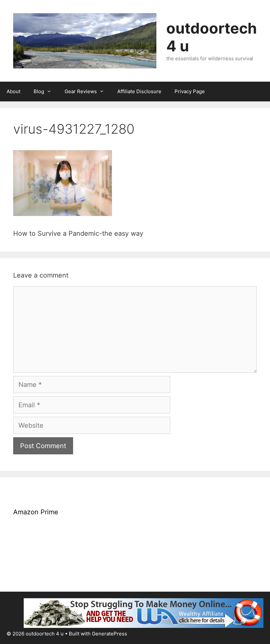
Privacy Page (190, 91)
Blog (39, 91)
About (13, 91)
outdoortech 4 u (211, 37)
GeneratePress (109, 634)
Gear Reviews (81, 91)
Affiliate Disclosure (139, 91)
